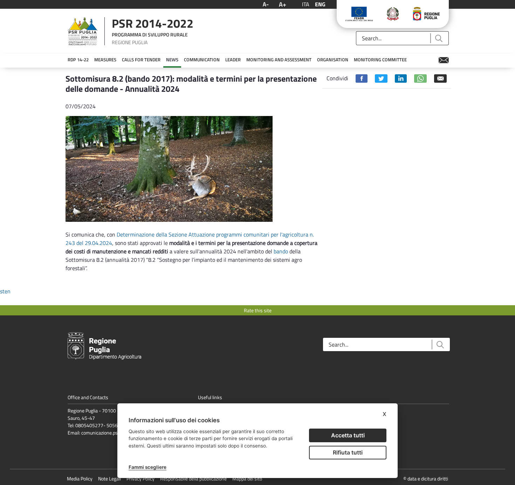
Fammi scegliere (147, 467)
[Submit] (438, 38)
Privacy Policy (140, 478)
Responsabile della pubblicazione (193, 478)
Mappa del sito (247, 478)
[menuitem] (78, 60)
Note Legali (109, 478)
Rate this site (258, 310)
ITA (305, 4)
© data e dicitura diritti (425, 478)
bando (281, 251)
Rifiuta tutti (348, 452)
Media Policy (79, 478)
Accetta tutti (348, 435)
